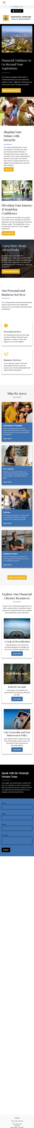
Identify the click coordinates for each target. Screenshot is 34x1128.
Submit (5, 850)
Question (5, 835)
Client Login (18, 11)
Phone (4, 824)
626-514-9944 (19, 1121)
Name (4, 803)
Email (4, 814)
